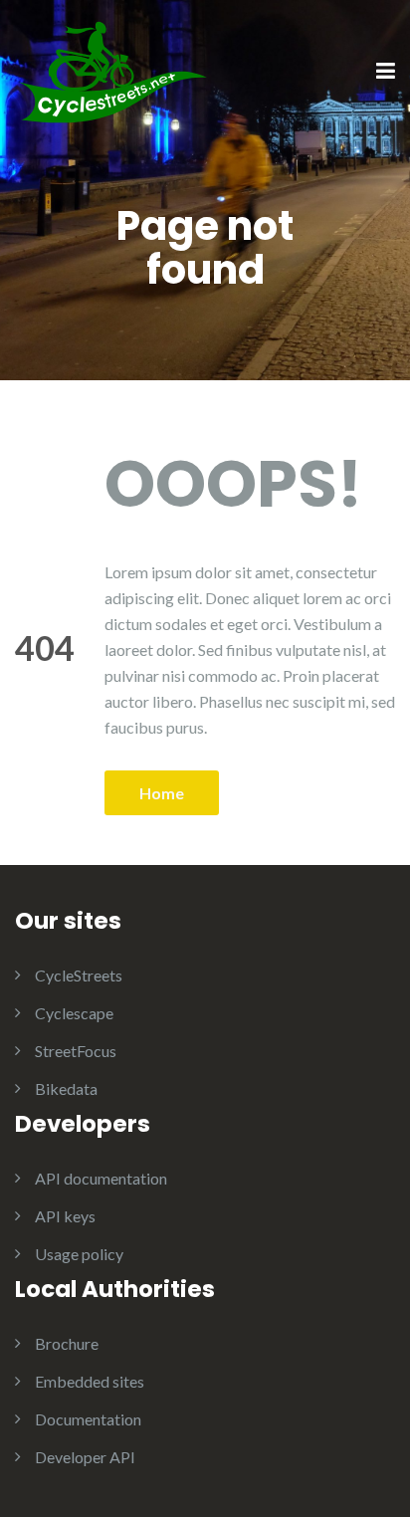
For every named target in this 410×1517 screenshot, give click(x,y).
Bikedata (66, 1088)
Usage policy (79, 1253)
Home (161, 792)
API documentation (101, 1178)
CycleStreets (78, 975)
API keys (65, 1215)
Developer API (85, 1456)
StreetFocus (75, 1050)
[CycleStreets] (114, 70)
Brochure (67, 1343)
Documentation (88, 1418)
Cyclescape (74, 1012)
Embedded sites (89, 1381)
